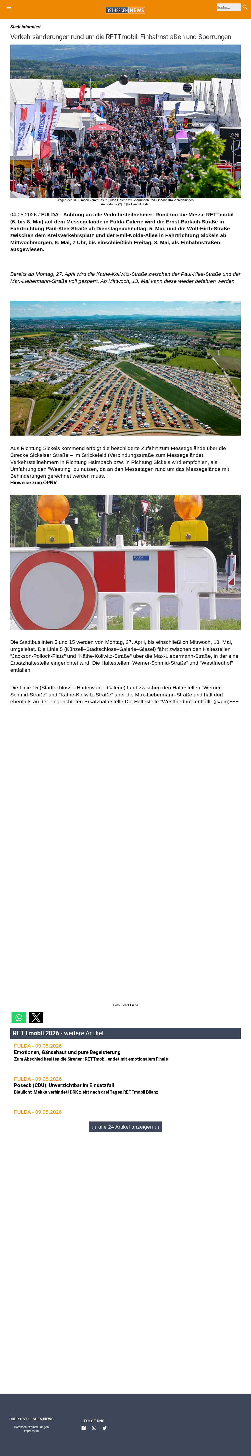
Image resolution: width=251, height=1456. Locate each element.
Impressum (31, 1431)
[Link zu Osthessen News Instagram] (94, 1430)
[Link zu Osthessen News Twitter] (105, 1430)
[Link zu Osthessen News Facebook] (83, 1430)
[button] (9, 9)
